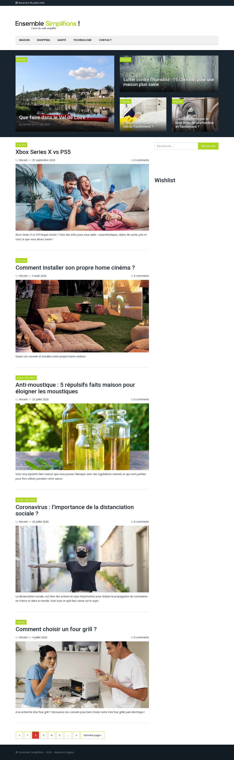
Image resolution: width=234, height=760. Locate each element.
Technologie (82, 40)
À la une (21, 59)
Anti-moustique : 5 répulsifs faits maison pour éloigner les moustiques (75, 388)
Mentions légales (64, 752)
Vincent (27, 124)
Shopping (43, 40)
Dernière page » (92, 735)
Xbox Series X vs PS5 (43, 151)
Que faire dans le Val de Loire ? (54, 117)
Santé (61, 40)
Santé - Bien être (26, 377)
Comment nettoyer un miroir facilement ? (140, 125)
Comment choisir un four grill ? (56, 629)
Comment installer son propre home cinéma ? (75, 267)
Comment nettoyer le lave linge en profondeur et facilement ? (195, 123)
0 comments (141, 160)
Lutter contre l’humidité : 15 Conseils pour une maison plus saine (168, 82)
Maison (24, 40)
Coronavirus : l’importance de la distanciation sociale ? (75, 510)
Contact (105, 40)
